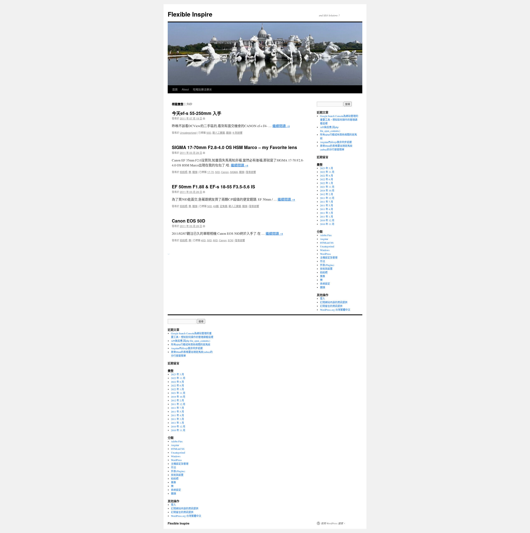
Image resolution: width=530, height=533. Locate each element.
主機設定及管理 (328, 257)
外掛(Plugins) (327, 265)
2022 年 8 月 (326, 175)
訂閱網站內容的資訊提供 (333, 302)
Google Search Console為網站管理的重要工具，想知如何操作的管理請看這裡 (339, 119)
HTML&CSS (327, 242)
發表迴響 (251, 172)
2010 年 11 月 (327, 224)
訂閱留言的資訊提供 (331, 306)
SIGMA (234, 172)
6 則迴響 (237, 132)
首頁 (175, 89)
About (185, 89)
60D (215, 240)
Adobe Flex (326, 235)
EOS (230, 240)
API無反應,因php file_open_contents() (190, 340)
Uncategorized (188, 132)
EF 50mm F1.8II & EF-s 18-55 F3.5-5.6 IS (213, 186)
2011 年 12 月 (327, 198)
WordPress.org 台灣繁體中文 (335, 309)
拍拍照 (183, 172)
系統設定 (325, 283)
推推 (322, 276)
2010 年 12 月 (327, 220)
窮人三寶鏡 (218, 132)
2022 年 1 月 (326, 183)
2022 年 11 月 (327, 171)
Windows (325, 250)
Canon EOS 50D (188, 221)
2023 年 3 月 (326, 168)
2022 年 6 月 (326, 179)
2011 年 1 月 (326, 216)
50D (208, 132)
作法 (322, 261)
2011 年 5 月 (326, 205)
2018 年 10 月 (327, 190)
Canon (225, 172)
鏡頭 (228, 132)
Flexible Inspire (190, 14)
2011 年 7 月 (326, 201)
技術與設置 (326, 268)
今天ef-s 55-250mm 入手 (196, 113)
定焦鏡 (223, 206)
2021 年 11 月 (327, 186)
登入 (322, 298)
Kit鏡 (216, 206)
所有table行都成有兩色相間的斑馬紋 (191, 344)
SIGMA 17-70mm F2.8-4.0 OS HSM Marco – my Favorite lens (234, 147)
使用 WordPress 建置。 (333, 523)
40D (203, 240)
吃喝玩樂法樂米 (202, 89)
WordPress (325, 253)
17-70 (210, 172)
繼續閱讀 (281, 126)
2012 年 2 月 (326, 194)
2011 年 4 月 (326, 209)
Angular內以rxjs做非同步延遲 (336, 142)
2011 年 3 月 (326, 212)
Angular (324, 239)
